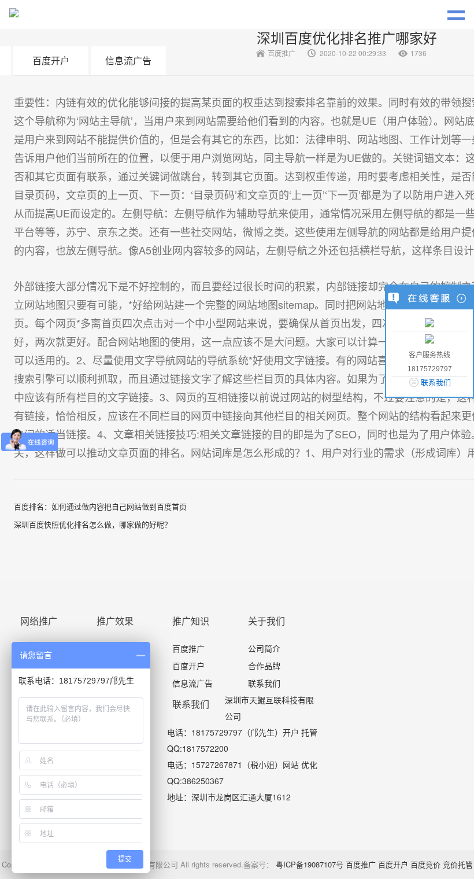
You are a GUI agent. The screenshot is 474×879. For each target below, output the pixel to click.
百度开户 (50, 60)
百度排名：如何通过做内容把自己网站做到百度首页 (100, 506)
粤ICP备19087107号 (309, 864)
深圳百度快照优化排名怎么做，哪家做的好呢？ (93, 524)
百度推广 (188, 648)
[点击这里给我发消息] (429, 321)
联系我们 (264, 683)
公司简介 (264, 648)
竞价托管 (458, 864)
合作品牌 (264, 665)
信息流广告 (128, 60)
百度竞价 (425, 864)
